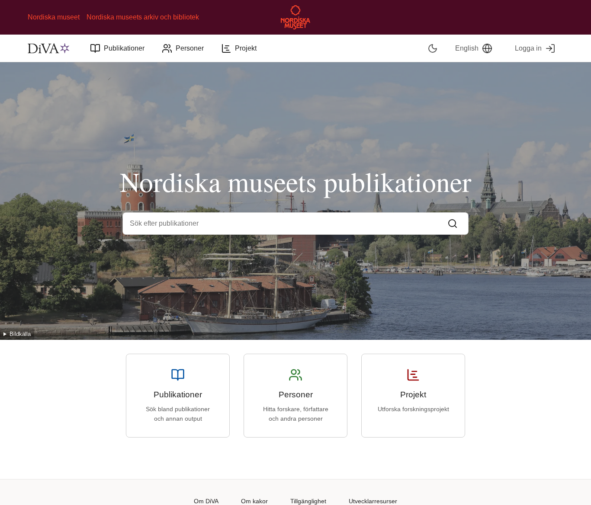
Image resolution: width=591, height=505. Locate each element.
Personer (190, 48)
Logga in (528, 48)
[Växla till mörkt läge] (432, 48)
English (467, 48)
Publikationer (124, 48)
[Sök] (452, 223)
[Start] (48, 48)
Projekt (246, 48)
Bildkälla (20, 334)
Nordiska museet (54, 17)
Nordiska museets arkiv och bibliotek (143, 17)
